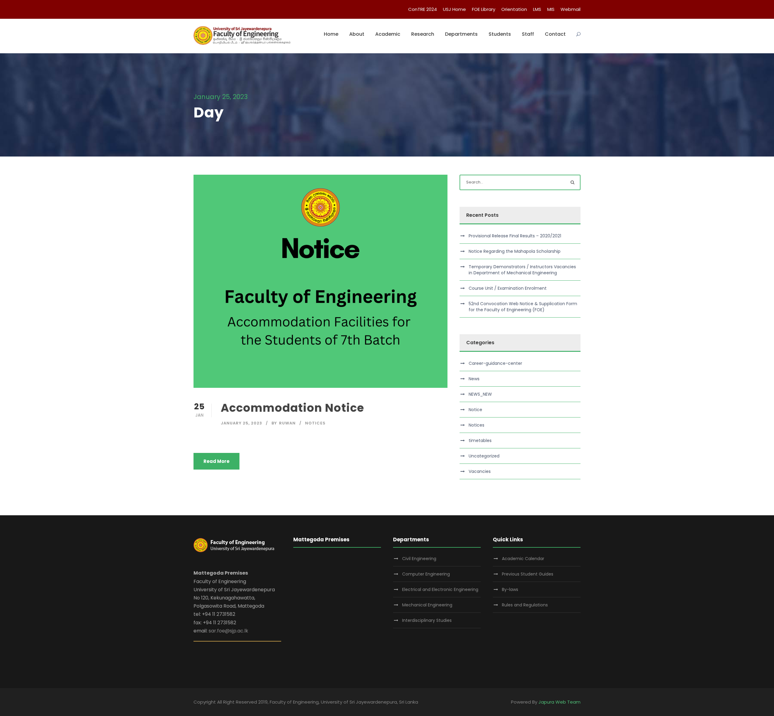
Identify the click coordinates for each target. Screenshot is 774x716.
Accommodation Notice (292, 408)
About (356, 34)
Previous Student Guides (527, 574)
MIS (550, 9)
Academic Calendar (523, 559)
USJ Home (454, 9)
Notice (475, 410)
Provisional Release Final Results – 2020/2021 (515, 236)
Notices (315, 423)
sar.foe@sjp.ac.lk (228, 630)
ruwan (287, 423)
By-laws (510, 589)
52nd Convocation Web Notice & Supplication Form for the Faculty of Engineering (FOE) (523, 307)
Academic (387, 34)
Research (422, 34)
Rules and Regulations (525, 605)
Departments (461, 34)
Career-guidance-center (495, 363)
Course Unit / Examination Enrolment (508, 288)
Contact (555, 34)
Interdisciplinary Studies (427, 620)
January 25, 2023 (241, 423)
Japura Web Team (559, 702)
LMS (537, 9)
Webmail (570, 9)
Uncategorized (484, 456)
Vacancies (480, 471)
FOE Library (483, 9)
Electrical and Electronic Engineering (440, 589)
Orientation (514, 9)
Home (331, 34)
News (474, 379)
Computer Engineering (426, 574)
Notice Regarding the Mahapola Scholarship (515, 251)
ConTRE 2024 (422, 9)
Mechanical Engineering (427, 605)
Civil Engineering (419, 559)
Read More (216, 461)
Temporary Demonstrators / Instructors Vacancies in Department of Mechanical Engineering (522, 270)
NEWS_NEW (480, 394)
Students (500, 34)
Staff (528, 34)
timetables (480, 440)
